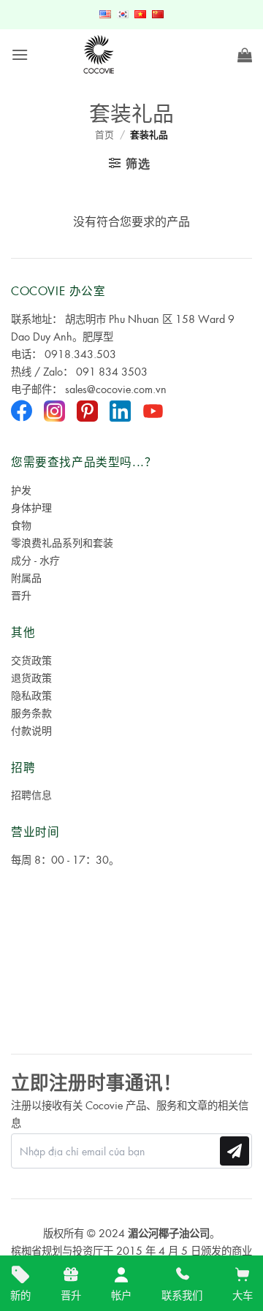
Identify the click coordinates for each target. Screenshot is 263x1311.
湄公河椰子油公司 (169, 1233)
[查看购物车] (244, 55)
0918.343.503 (80, 353)
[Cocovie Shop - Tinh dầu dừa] (99, 54)
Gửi (235, 1150)
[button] (19, 54)
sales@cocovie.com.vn (116, 388)
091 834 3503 (112, 371)
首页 (104, 134)
